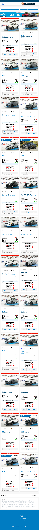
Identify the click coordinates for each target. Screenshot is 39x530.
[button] (18, 26)
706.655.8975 (29, 3)
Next (38, 14)
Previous (0, 14)
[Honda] (2, 4)
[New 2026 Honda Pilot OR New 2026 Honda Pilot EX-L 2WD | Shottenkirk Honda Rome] (19, 14)
